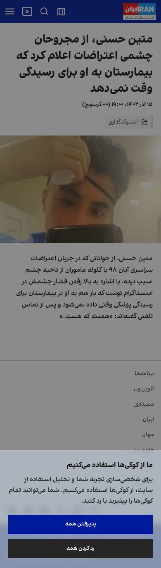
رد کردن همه (80, 548)
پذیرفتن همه (80, 524)
